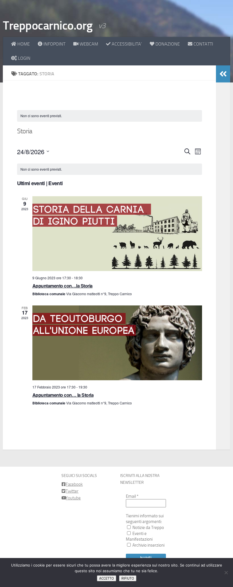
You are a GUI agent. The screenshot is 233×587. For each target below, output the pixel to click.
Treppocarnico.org (48, 25)
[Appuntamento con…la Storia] (117, 233)
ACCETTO (106, 578)
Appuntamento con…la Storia (62, 285)
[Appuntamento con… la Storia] (117, 342)
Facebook (74, 484)
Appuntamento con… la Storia (63, 395)
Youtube (73, 498)
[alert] (109, 116)
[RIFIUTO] (226, 572)
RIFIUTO (127, 578)
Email (132, 496)
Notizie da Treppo (148, 527)
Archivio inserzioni (148, 545)
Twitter (72, 491)
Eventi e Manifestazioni (139, 536)
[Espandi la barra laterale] (223, 73)
